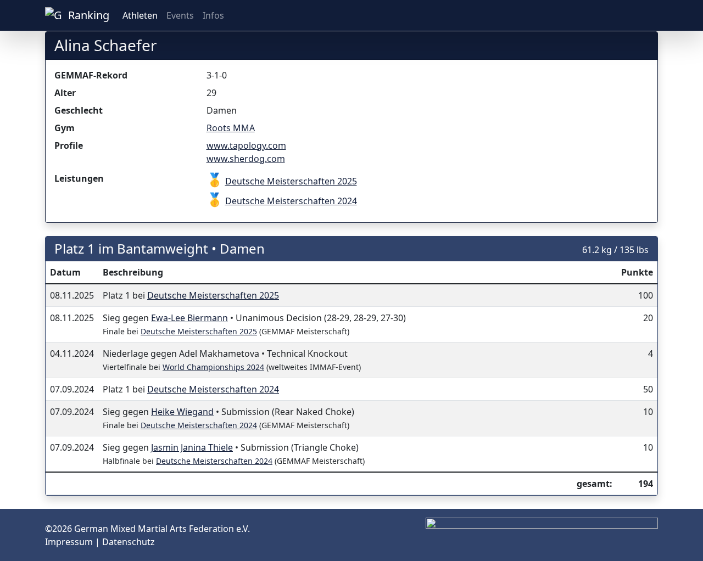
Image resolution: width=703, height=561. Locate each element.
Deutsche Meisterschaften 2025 (291, 181)
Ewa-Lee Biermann (189, 318)
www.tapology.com (246, 145)
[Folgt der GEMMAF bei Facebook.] (644, 15)
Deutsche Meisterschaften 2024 (291, 201)
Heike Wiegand (182, 412)
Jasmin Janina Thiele (192, 447)
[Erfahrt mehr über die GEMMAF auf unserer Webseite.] (653, 15)
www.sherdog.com (246, 159)
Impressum (70, 542)
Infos (213, 15)
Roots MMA (231, 128)
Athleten (140, 15)
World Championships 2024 (213, 367)
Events (180, 15)
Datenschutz (128, 542)
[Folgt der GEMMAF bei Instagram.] (636, 15)
